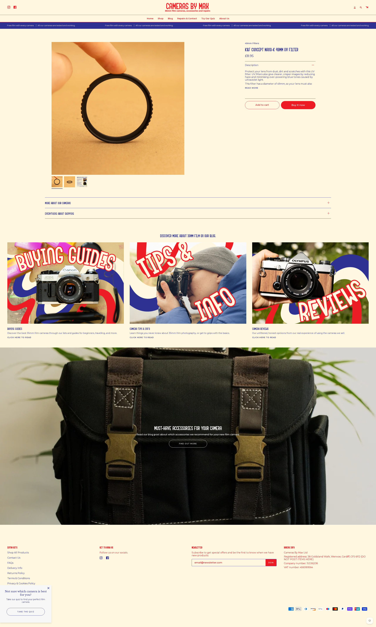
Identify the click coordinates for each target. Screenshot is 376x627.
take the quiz (25, 612)
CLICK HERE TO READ (19, 337)
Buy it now (298, 105)
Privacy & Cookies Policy (21, 583)
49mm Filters (252, 43)
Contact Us (13, 557)
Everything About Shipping (59, 213)
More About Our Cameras (58, 202)
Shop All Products (18, 552)
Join (271, 562)
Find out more (188, 444)
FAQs (10, 562)
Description (251, 65)
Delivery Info (14, 568)
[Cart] (367, 7)
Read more (251, 88)
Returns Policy (16, 573)
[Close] (48, 588)
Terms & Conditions (18, 578)
